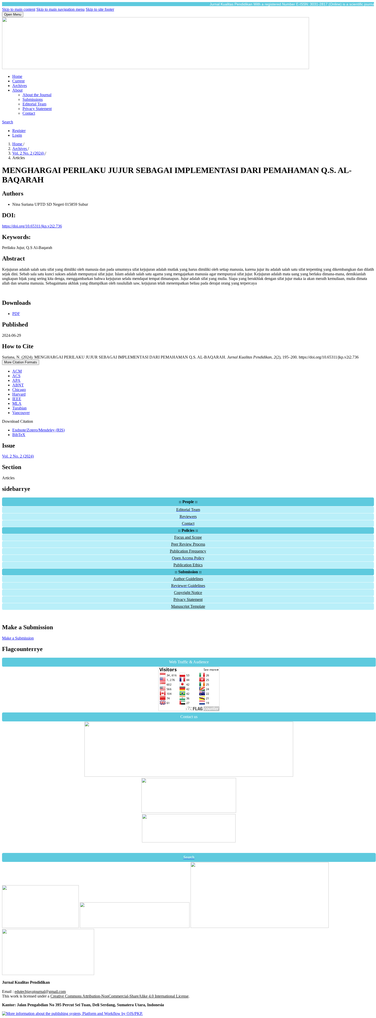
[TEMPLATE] (188, 811)
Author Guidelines (188, 579)
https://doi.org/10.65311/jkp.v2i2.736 (32, 226)
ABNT (18, 385)
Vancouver (21, 412)
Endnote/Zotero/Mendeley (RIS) (38, 430)
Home (17, 76)
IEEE (16, 399)
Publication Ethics (188, 565)
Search (7, 122)
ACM (17, 371)
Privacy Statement (37, 108)
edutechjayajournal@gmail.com (40, 991)
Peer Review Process (188, 544)
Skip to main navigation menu (60, 9)
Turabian (19, 408)
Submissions (33, 99)
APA (16, 380)
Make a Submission (18, 638)
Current (18, 81)
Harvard (19, 394)
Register (19, 130)
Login (17, 135)
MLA (16, 403)
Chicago (19, 389)
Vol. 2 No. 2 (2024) (28, 153)
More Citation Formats (20, 362)
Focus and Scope (188, 537)
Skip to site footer (100, 9)
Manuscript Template (188, 606)
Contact (29, 113)
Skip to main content (18, 9)
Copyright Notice (188, 592)
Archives (19, 85)
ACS (16, 376)
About (17, 90)
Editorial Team (34, 104)
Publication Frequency (188, 551)
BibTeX (18, 434)
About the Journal (37, 95)
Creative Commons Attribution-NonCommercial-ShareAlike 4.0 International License (119, 996)
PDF (16, 313)
